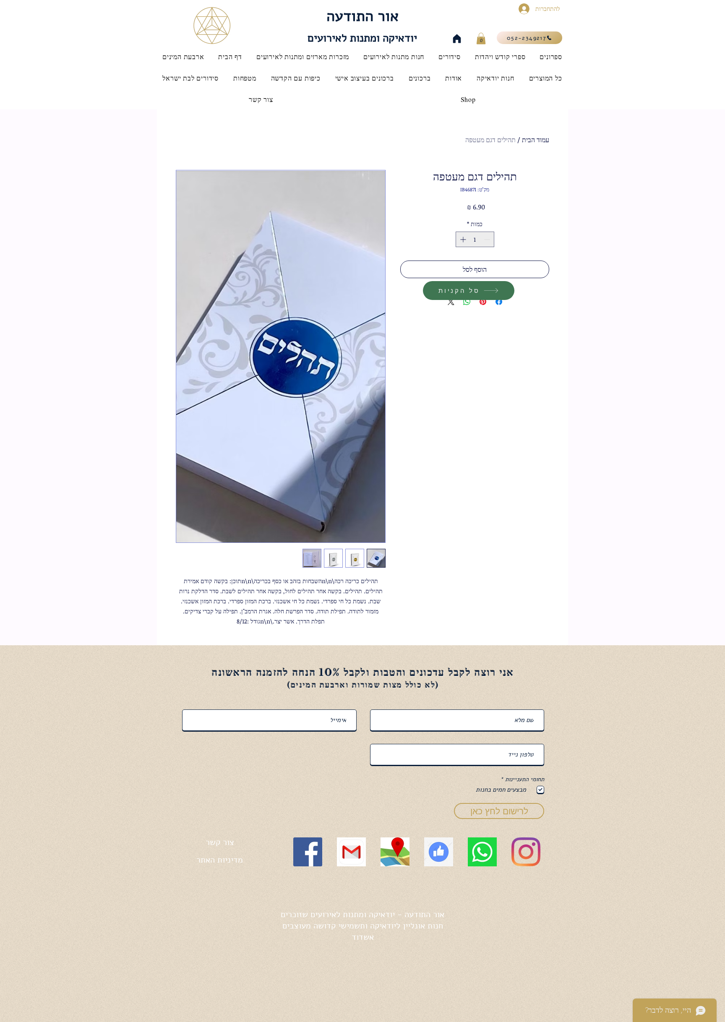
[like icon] (438, 851)
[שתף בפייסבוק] (499, 302)
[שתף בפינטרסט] (483, 302)
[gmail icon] (351, 851)
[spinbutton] (474, 239)
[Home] (457, 38)
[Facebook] (307, 851)
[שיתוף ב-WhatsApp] (467, 302)
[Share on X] (451, 302)
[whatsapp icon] (482, 851)
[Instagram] (525, 851)
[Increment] (462, 239)
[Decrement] (487, 239)
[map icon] (395, 851)
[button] (481, 38)
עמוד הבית (535, 139)
